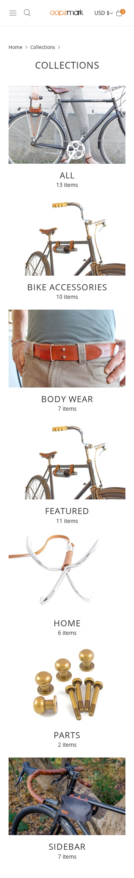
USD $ (102, 13)
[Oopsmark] (67, 13)
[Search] (27, 12)
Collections (42, 47)
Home (16, 47)
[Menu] (13, 12)
